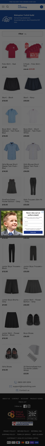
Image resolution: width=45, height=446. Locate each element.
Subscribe (33, 232)
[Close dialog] (42, 212)
